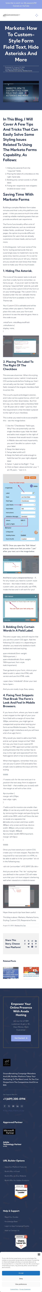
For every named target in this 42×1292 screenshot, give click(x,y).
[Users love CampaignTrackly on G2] (21, 1242)
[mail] (21, 1106)
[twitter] (9, 1106)
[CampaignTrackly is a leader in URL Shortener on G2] (21, 1192)
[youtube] (13, 1106)
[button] (39, 1254)
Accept (21, 1273)
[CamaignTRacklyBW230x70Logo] (11, 15)
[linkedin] (17, 1106)
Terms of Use (19, 1111)
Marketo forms (27, 70)
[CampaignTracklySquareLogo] (6, 1062)
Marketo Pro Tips (18, 69)
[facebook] (4, 1106)
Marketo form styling (15, 70)
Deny (21, 1278)
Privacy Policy (8, 1111)
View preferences (21, 1284)
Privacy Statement (25, 1289)
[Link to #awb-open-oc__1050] (36, 15)
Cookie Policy (14, 1289)
